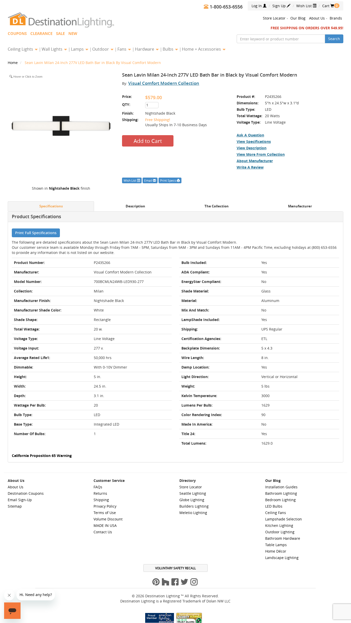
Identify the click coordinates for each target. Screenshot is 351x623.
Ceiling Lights (21, 49)
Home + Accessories (202, 49)
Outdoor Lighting (279, 531)
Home (13, 62)
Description (135, 206)
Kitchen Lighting (279, 525)
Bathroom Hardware (282, 538)
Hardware (145, 49)
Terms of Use (105, 512)
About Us (317, 18)
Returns (100, 493)
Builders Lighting (194, 506)
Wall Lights (52, 49)
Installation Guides (281, 486)
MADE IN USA (105, 525)
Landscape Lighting (282, 557)
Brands (336, 18)
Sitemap (15, 506)
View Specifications (254, 141)
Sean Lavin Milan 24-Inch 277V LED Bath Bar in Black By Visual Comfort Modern (93, 62)
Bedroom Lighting (280, 499)
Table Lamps (276, 544)
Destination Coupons (26, 493)
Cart (328, 5)
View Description (251, 147)
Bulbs (168, 49)
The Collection (217, 206)
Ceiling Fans (275, 512)
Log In (257, 5)
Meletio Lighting (193, 512)
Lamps (78, 49)
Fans (122, 49)
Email (148, 180)
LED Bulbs (273, 506)
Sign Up (279, 5)
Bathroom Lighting (281, 493)
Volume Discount (108, 519)
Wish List (304, 5)
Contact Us (103, 531)
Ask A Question (250, 135)
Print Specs (168, 180)
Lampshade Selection (283, 519)
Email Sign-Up (20, 499)
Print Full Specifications (36, 232)
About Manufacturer (255, 160)
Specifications (51, 206)
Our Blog (298, 18)
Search (334, 38)
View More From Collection (261, 154)
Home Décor (275, 551)
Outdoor (101, 49)
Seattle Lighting (192, 493)
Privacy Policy (105, 506)
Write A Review (250, 167)
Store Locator (274, 18)
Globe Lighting (191, 499)
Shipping (101, 499)
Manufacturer (300, 206)
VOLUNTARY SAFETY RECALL (175, 568)
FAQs (98, 486)
